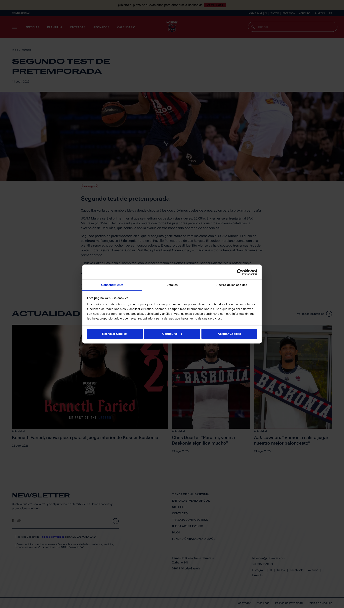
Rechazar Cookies (114, 333)
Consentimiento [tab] (112, 285)
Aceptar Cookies (229, 333)
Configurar (169, 333)
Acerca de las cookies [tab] (231, 285)
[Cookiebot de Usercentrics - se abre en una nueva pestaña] (239, 272)
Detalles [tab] (172, 285)
